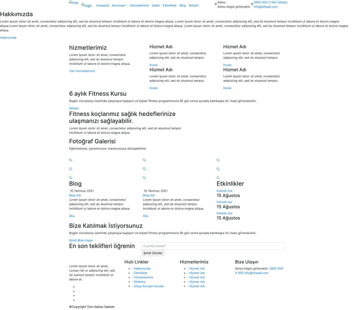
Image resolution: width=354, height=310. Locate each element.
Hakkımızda (8, 37)
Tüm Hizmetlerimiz (82, 71)
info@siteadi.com (266, 6)
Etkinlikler (170, 5)
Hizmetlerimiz (139, 5)
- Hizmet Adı (196, 268)
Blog (183, 5)
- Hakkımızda (141, 268)
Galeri (156, 5)
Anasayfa (102, 5)
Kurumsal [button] (118, 5)
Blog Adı (75, 195)
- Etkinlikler (140, 273)
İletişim (283, 2)
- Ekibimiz (139, 282)
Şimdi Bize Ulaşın (81, 240)
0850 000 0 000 (265, 2)
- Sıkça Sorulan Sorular (148, 286)
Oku (72, 216)
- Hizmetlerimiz (142, 277)
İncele (154, 65)
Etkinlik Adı (224, 191)
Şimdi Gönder (152, 253)
